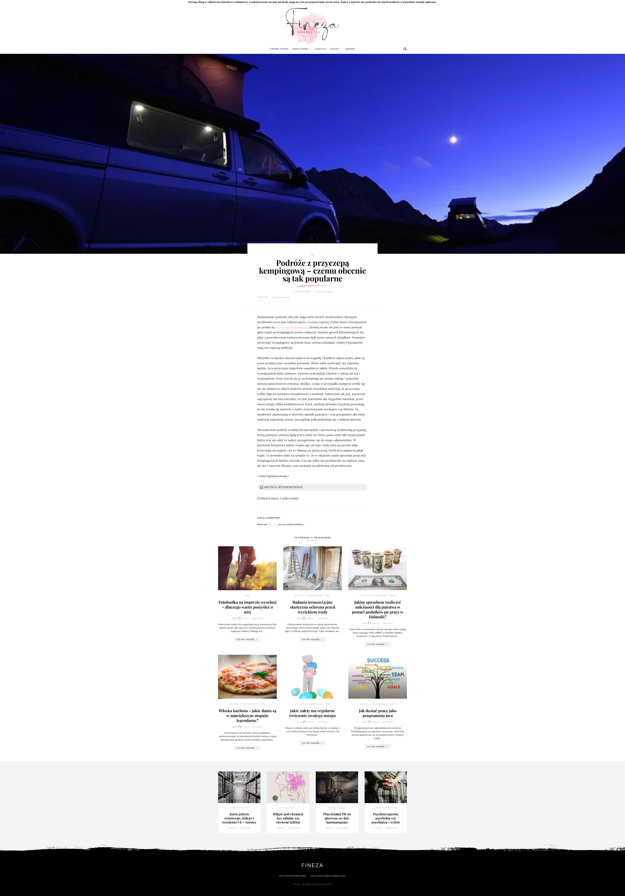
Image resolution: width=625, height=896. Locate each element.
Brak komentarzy (282, 297)
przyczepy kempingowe (291, 327)
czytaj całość (246, 639)
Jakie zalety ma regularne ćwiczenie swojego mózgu (312, 713)
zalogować (272, 524)
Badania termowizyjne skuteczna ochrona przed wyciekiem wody (312, 606)
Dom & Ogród (300, 49)
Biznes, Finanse (239, 808)
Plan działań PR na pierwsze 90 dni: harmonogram (337, 818)
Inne (312, 254)
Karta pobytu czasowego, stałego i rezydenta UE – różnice (239, 818)
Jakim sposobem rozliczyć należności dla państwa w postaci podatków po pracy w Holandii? (377, 609)
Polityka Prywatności (292, 876)
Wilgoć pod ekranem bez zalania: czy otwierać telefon (288, 818)
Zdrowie (350, 49)
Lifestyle (320, 49)
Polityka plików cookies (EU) (328, 876)
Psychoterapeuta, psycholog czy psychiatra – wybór (386, 818)
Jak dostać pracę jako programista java (377, 713)
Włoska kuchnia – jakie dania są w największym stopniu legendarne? (247, 715)
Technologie (288, 808)
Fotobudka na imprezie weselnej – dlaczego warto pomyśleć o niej (247, 606)
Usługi (334, 49)
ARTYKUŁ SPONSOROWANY (309, 595)
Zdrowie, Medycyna (385, 808)
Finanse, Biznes (279, 49)
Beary (329, 828)
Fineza (245, 618)
